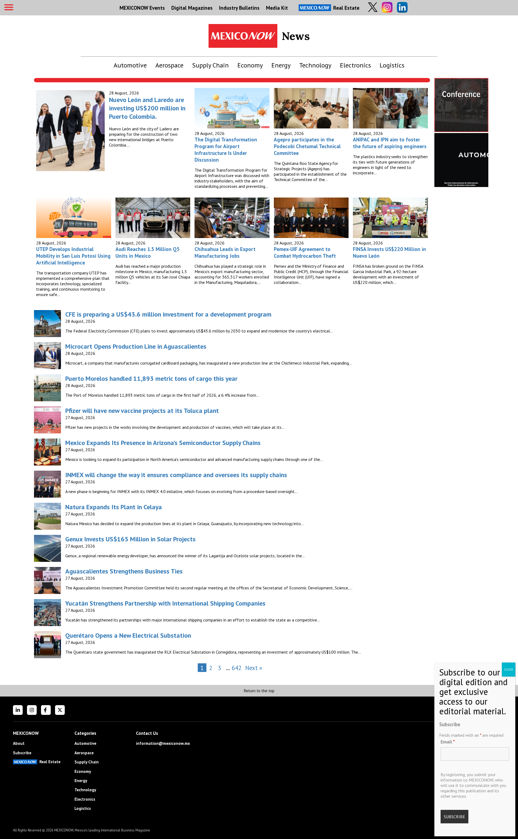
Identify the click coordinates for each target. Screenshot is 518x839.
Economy (250, 65)
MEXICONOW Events (142, 7)
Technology (315, 65)
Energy (281, 65)
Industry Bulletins (239, 7)
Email (448, 742)
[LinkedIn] (18, 710)
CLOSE (508, 669)
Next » (253, 668)
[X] (60, 710)
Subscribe (22, 752)
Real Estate (346, 7)
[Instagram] (32, 710)
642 (236, 668)
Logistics (392, 65)
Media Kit (277, 7)
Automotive (130, 65)
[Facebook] (46, 710)
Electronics (355, 65)
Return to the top (259, 690)
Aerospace (169, 65)
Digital (192, 7)
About (19, 743)
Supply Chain (210, 65)
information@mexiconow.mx (163, 743)
